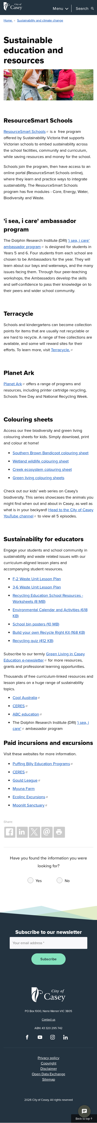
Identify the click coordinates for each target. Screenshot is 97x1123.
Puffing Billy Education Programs (41, 763)
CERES (19, 706)
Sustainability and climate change (40, 20)
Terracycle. (60, 350)
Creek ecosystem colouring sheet (42, 469)
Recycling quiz (25, 640)
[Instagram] (52, 1038)
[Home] (13, 6)
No (67, 880)
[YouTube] (40, 1038)
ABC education (26, 714)
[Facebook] (27, 1038)
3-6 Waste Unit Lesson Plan (37, 587)
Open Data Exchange (48, 1073)
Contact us (48, 1019)
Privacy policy (48, 1057)
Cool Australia (25, 697)
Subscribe (48, 959)
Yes (39, 880)
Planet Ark (13, 384)
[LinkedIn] (65, 1038)
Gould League (25, 780)
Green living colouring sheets (38, 477)
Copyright (48, 1063)
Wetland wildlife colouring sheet (41, 461)
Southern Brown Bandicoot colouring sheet (50, 453)
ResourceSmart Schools (25, 131)
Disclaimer (48, 1068)
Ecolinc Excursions (29, 797)
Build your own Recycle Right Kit (41, 632)
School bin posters (29, 624)
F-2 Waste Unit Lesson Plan (37, 579)
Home (8, 20)
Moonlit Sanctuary (28, 805)
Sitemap (48, 1079)
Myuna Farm (24, 788)
